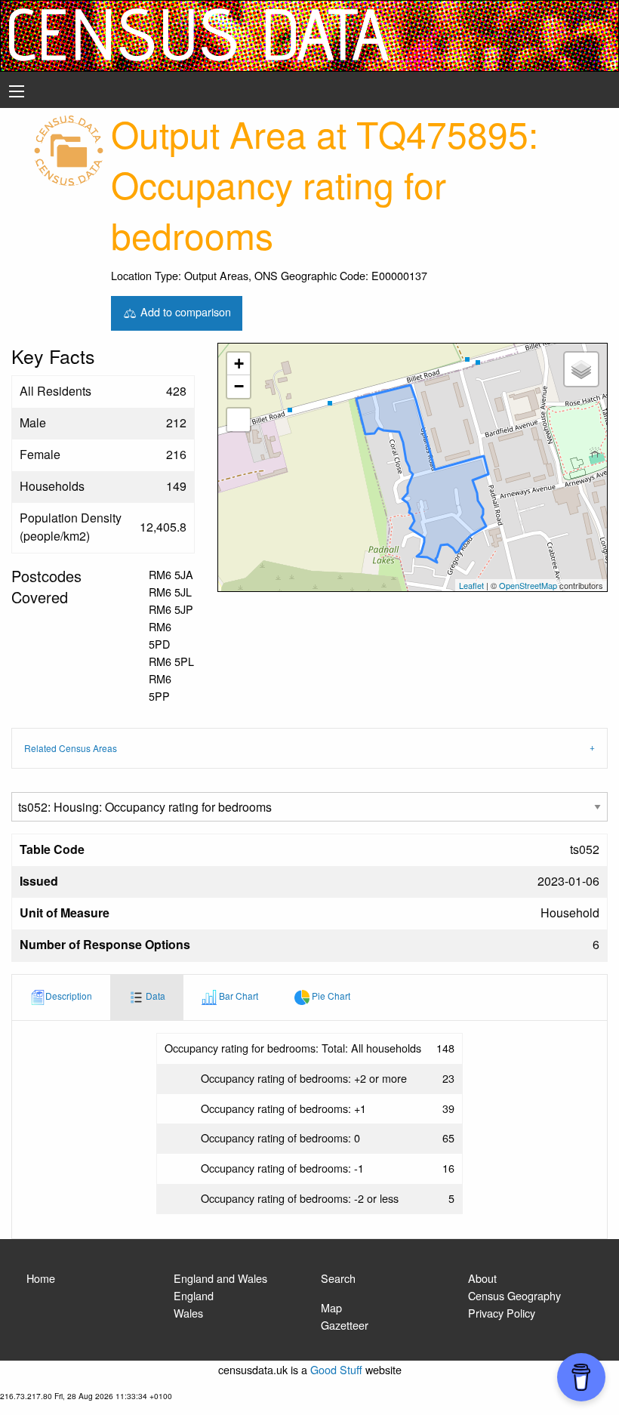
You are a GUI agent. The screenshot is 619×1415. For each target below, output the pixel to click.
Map (331, 1307)
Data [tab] (154, 996)
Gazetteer (344, 1325)
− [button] (239, 386)
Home (40, 1278)
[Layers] (581, 369)
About (482, 1278)
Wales (188, 1313)
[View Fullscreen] (238, 419)
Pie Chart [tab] (330, 996)
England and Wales (220, 1278)
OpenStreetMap (528, 585)
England (194, 1295)
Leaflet (471, 585)
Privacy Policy (501, 1313)
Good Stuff (336, 1369)
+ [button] (239, 363)
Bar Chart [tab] (237, 996)
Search (338, 1278)
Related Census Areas (70, 747)
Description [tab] (68, 996)
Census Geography (514, 1295)
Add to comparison (184, 311)
